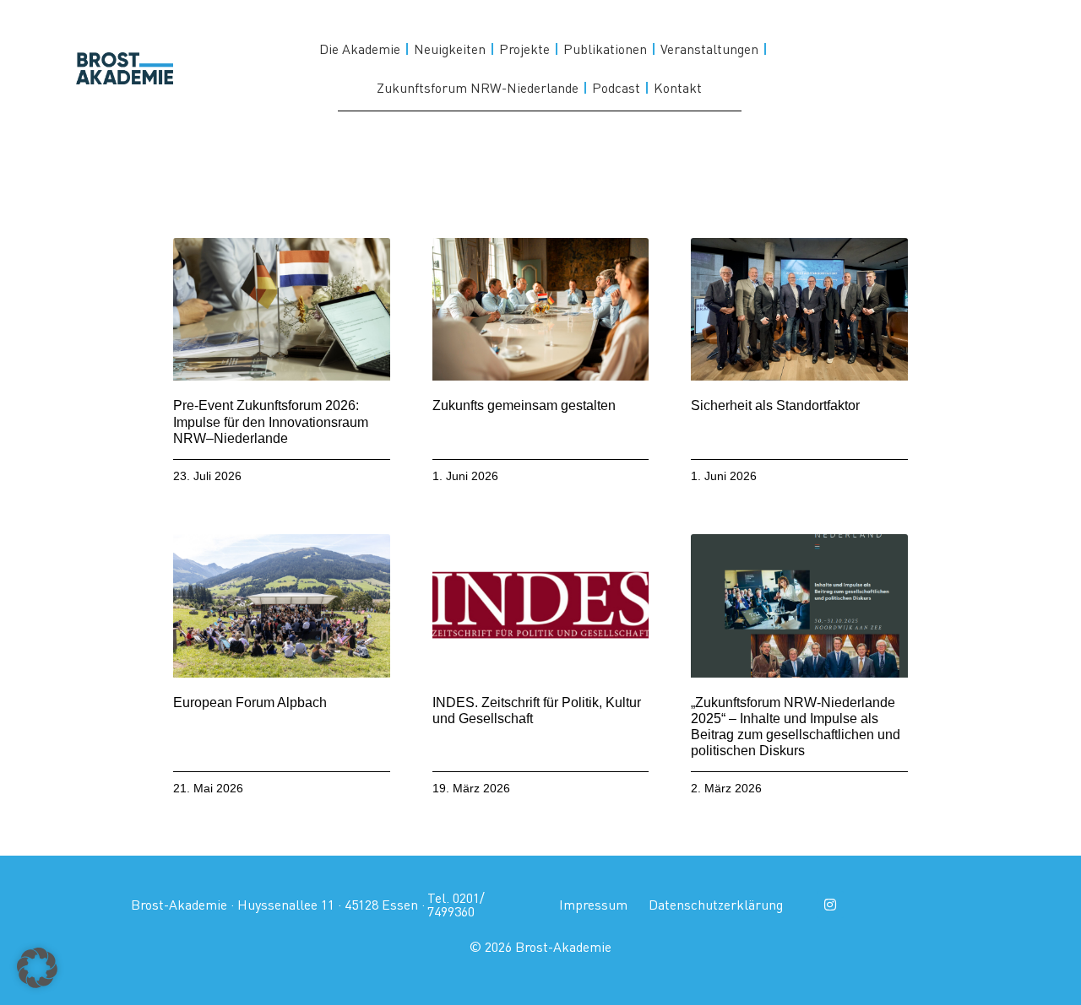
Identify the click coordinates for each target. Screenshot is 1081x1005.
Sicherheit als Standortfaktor (775, 405)
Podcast (616, 87)
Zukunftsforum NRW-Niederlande (478, 87)
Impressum (593, 904)
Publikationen (605, 49)
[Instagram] (830, 904)
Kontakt (678, 87)
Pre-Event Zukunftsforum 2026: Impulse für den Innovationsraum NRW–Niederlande (270, 421)
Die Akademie (359, 49)
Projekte (524, 49)
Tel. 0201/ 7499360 (456, 904)
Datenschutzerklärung (716, 904)
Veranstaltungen (709, 49)
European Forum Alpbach (250, 702)
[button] (37, 968)
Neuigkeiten (450, 49)
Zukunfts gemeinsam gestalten (524, 405)
